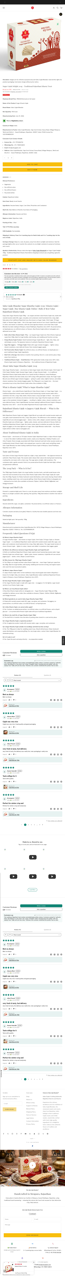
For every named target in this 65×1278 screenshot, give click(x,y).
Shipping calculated (15, 91)
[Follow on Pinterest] (21, 1134)
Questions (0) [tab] (47, 675)
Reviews (1, 1074)
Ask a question (41, 655)
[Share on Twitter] (10, 265)
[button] (7, 268)
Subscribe (9, 1109)
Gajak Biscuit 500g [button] (14, 733)
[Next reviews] (61, 297)
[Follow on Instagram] (12, 1134)
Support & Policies (31, 1105)
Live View (16, 227)
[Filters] (10, 680)
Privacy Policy (30, 1124)
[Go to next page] (43, 825)
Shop (27, 1096)
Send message (32, 1235)
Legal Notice (30, 1118)
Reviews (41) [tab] (17, 675)
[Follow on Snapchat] (34, 1134)
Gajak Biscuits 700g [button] (14, 760)
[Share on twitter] (54, 700)
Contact (32, 1213)
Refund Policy (30, 1109)
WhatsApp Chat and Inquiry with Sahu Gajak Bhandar (32, 260)
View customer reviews (12, 287)
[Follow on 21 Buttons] (47, 1134)
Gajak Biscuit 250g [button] (14, 787)
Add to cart (32, 164)
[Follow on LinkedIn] (30, 1134)
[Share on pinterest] (61, 700)
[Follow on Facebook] (3, 1134)
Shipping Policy (31, 1112)
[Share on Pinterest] (12, 265)
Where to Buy (30, 1102)
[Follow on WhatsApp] (39, 1134)
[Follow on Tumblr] (43, 1134)
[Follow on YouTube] (25, 1134)
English (31, 1138)
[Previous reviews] (4, 297)
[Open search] (6, 680)
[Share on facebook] (51, 700)
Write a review (41, 651)
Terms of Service (31, 1115)
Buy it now (32, 169)
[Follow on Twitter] (8, 1134)
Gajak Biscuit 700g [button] (14, 706)
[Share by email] (14, 265)
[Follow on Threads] (17, 1134)
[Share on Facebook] (7, 265)
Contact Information (32, 1121)
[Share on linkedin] (58, 700)
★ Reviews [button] (63, 640)
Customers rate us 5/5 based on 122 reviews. (16, 1274)
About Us (29, 1099)
